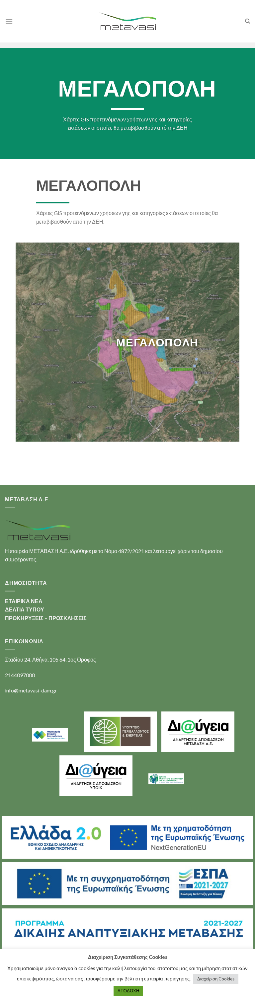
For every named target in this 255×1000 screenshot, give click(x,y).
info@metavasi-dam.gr (31, 690)
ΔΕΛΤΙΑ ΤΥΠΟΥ (24, 609)
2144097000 (20, 675)
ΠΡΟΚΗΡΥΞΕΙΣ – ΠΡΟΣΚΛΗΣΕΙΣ (46, 618)
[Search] (247, 21)
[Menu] (9, 21)
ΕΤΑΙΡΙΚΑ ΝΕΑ (23, 601)
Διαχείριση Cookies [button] (215, 978)
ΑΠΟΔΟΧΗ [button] (128, 990)
